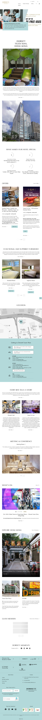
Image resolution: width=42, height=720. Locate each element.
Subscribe (16, 690)
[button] (24, 239)
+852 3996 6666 (27, 680)
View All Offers (36, 183)
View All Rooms (20, 256)
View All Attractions (35, 530)
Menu (25, 231)
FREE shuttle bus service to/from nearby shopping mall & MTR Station (22, 347)
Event (25, 511)
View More (20, 97)
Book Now (21, 718)
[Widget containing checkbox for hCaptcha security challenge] (10, 699)
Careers (3, 677)
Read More (21, 520)
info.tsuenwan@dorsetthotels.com (30, 682)
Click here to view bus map (19, 370)
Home (19, 3)
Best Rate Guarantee (5, 679)
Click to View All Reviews (34, 618)
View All (37, 485)
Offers (32, 3)
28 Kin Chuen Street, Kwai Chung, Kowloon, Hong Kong (31, 678)
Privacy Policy (4, 681)
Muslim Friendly (26, 3)
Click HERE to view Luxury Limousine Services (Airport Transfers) (22, 352)
